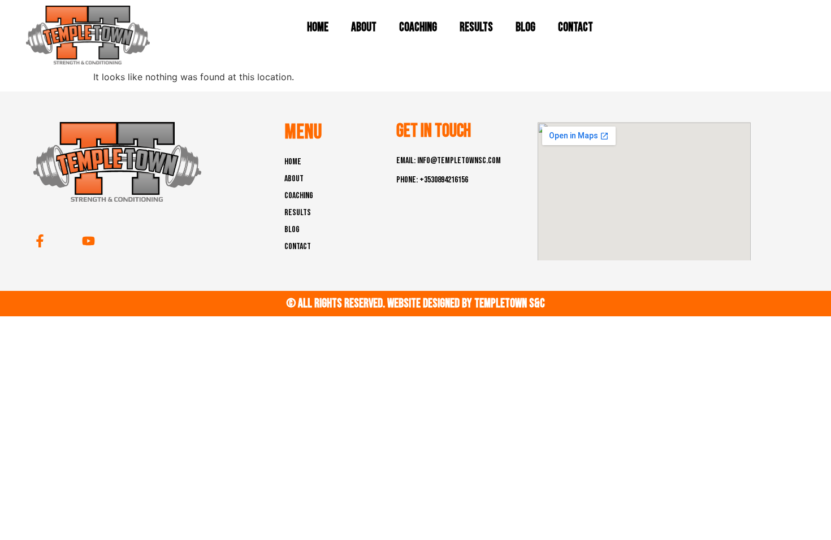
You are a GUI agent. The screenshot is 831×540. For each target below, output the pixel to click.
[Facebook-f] (39, 240)
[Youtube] (88, 240)
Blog (525, 27)
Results (476, 27)
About (363, 27)
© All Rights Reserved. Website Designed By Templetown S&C (415, 303)
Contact (575, 27)
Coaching (418, 27)
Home (317, 27)
